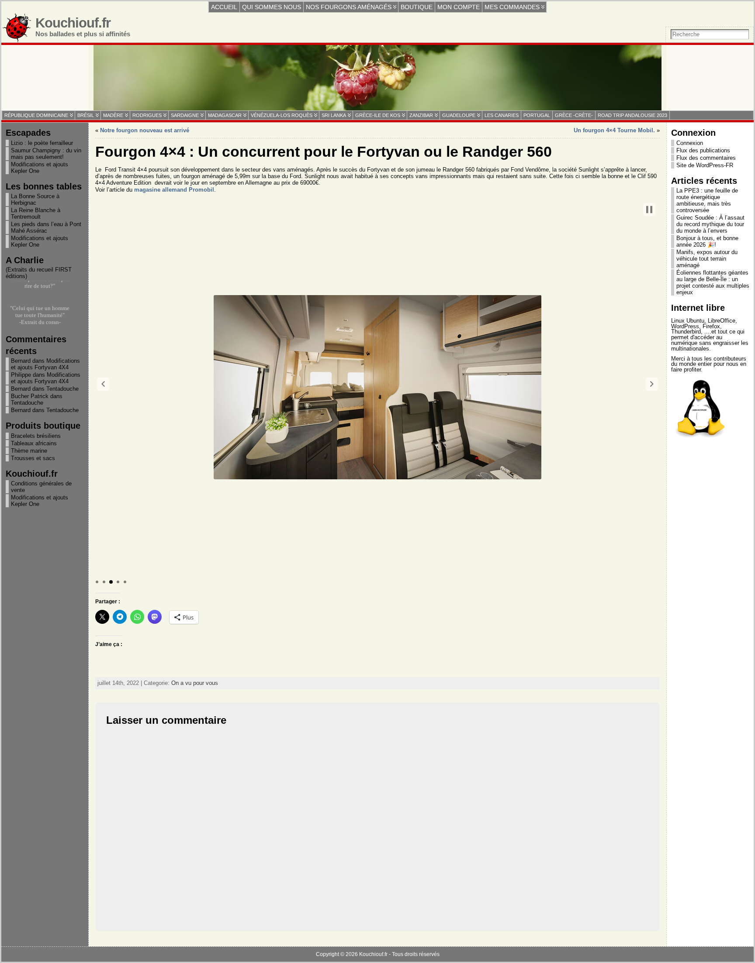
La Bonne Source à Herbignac (35, 199)
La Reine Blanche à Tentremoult (35, 213)
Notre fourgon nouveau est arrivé (144, 130)
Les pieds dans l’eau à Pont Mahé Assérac (46, 227)
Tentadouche (62, 388)
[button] (103, 384)
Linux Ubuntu (687, 320)
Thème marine (29, 450)
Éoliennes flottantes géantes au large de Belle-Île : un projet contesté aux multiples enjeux (712, 282)
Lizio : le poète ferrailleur (42, 143)
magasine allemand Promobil (174, 189)
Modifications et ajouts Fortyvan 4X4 (45, 364)
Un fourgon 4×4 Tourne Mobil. (614, 130)
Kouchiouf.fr (73, 23)
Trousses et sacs (33, 458)
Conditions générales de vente (41, 486)
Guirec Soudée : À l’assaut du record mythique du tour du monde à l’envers (710, 224)
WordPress (685, 326)
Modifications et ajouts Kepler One (39, 167)
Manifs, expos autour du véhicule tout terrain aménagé (707, 258)
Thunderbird (686, 331)
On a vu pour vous (194, 683)
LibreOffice (721, 320)
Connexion (689, 143)
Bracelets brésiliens (36, 436)
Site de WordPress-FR (704, 165)
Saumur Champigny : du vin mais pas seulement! (46, 153)
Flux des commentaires (706, 158)
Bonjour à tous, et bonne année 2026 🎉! (707, 241)
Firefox (711, 326)
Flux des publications (703, 150)
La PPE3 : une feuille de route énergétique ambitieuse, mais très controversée (707, 200)
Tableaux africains (34, 443)
